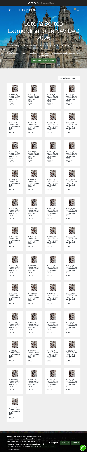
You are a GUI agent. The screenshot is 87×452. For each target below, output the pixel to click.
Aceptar (76, 442)
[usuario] (68, 10)
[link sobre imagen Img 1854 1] (15, 88)
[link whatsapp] (38, 3)
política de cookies (13, 449)
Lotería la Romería (21, 10)
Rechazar (65, 442)
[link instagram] (32, 3)
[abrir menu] (78, 10)
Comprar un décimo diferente (43, 60)
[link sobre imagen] (15, 259)
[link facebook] (29, 3)
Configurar (53, 442)
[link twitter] (35, 3)
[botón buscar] (64, 10)
